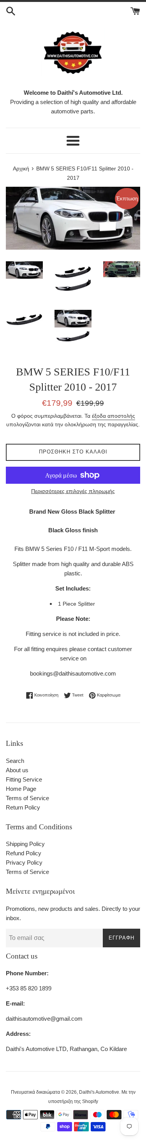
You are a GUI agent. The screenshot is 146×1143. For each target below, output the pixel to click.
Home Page (21, 788)
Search (15, 760)
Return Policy (23, 807)
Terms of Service (27, 798)
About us (17, 770)
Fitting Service (24, 779)
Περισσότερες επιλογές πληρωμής (73, 491)
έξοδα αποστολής (113, 416)
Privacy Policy (24, 862)
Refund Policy (23, 853)
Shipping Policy (25, 844)
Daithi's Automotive (99, 1092)
